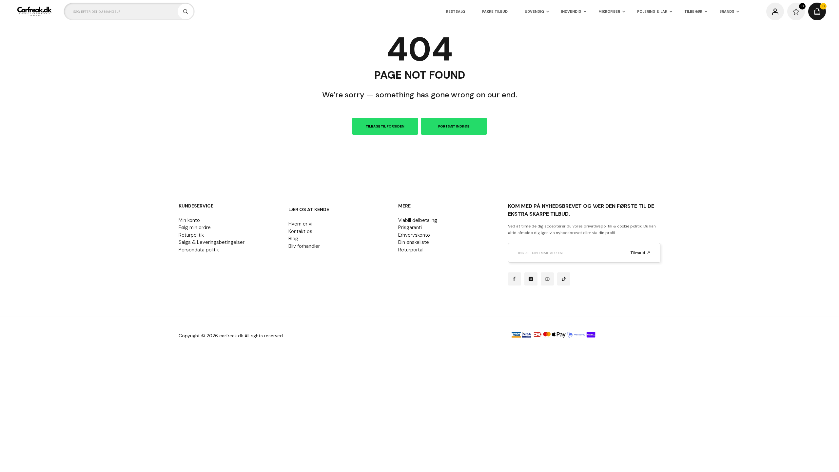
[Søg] (185, 11)
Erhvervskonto (414, 235)
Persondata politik (199, 249)
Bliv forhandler (304, 246)
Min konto (189, 220)
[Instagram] (530, 278)
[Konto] (775, 11)
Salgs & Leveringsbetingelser (211, 242)
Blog (293, 238)
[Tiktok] (563, 278)
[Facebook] (514, 278)
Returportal (410, 249)
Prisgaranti (410, 227)
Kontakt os (300, 231)
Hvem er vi (300, 224)
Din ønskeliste (413, 242)
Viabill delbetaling (417, 220)
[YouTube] (547, 278)
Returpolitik (191, 235)
